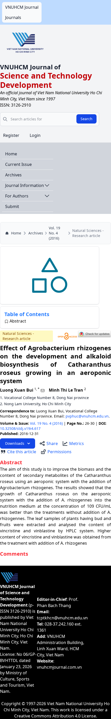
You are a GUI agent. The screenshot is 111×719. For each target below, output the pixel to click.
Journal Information (24, 185)
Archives (13, 175)
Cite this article (21, 452)
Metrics (76, 443)
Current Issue (18, 164)
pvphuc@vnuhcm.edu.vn (87, 416)
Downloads (14, 443)
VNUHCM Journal (21, 7)
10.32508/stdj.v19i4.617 (20, 428)
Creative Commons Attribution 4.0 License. (55, 716)
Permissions (59, 452)
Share (52, 443)
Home (11, 154)
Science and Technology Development (46, 80)
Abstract (18, 321)
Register (11, 135)
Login (35, 135)
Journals (13, 17)
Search (86, 118)
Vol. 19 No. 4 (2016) (54, 233)
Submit (12, 206)
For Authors (16, 196)
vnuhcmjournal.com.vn (59, 667)
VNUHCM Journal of (30, 67)
